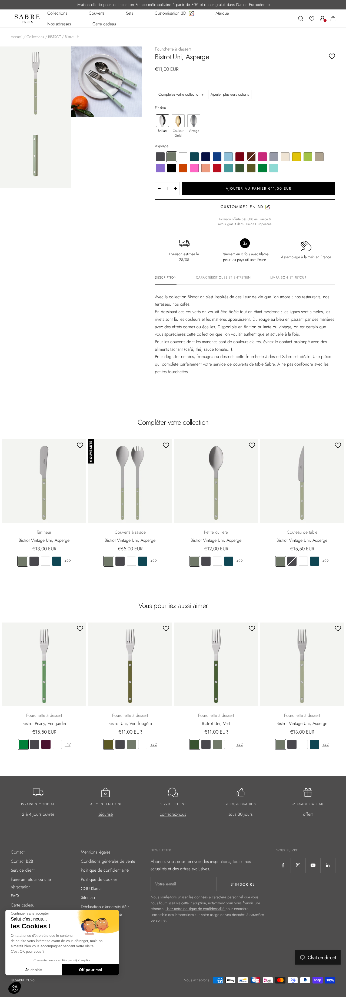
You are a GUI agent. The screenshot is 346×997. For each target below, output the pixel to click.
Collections (35, 36)
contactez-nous (173, 814)
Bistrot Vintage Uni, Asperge (44, 540)
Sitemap (88, 897)
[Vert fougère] (108, 744)
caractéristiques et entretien (223, 278)
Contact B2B (22, 861)
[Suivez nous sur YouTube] (312, 865)
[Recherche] (301, 18)
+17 (68, 744)
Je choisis (33, 970)
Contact (18, 852)
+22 (67, 561)
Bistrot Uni (72, 36)
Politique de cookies (99, 879)
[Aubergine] (46, 744)
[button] (14, 987)
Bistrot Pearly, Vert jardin (44, 723)
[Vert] (194, 744)
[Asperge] (22, 561)
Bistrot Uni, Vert (216, 723)
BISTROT (54, 36)
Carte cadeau (22, 905)
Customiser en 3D (243, 206)
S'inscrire (243, 884)
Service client (23, 870)
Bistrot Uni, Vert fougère (130, 723)
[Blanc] (45, 561)
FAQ (15, 896)
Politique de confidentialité (105, 870)
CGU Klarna (91, 888)
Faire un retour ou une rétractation (31, 883)
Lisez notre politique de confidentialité (195, 908)
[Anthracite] (34, 561)
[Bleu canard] (56, 561)
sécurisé (105, 814)
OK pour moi (90, 970)
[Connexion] (322, 18)
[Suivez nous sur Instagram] (298, 865)
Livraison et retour (288, 278)
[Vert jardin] (23, 744)
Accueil (16, 36)
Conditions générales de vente (108, 861)
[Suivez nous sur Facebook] (283, 865)
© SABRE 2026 (23, 980)
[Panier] (333, 18)
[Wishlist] (311, 18)
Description (166, 278)
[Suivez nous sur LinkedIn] (327, 865)
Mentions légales (95, 852)
